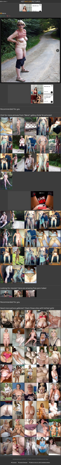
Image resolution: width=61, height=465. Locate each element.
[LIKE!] (1, 16)
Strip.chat (34, 11)
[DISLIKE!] (7, 16)
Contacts (14, 462)
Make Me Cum (36, 5)
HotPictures (30, 1)
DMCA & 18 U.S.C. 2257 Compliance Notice (40, 462)
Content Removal (23, 462)
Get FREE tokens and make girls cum (48, 97)
